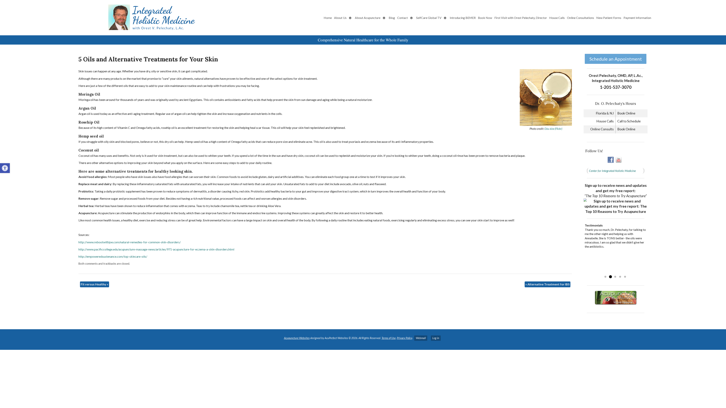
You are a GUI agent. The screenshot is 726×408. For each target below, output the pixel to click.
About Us (340, 17)
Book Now (485, 17)
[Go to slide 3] (615, 277)
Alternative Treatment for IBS (547, 284)
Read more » (609, 272)
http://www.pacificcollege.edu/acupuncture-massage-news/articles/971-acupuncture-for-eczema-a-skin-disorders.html (156, 249)
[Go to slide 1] (605, 277)
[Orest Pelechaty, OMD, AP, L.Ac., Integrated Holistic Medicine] (120, 17)
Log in (435, 338)
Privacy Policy (404, 338)
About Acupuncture (367, 17)
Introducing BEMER (463, 17)
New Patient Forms (608, 17)
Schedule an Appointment (615, 59)
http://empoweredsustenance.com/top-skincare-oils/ (112, 256)
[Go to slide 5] (625, 277)
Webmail (421, 338)
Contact (402, 17)
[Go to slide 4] (620, 277)
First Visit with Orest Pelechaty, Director (520, 17)
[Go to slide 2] (610, 277)
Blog (392, 17)
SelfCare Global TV (428, 17)
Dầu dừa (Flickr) (553, 128)
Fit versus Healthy (94, 284)
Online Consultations (580, 17)
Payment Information (637, 17)
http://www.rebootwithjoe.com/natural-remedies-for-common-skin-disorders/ (129, 242)
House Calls (557, 17)
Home (328, 17)
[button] (5, 168)
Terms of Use (389, 338)
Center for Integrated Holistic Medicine (612, 170)
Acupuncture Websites (297, 338)
